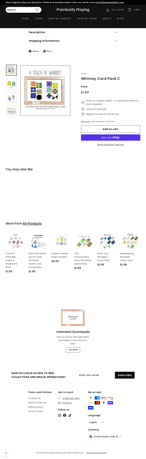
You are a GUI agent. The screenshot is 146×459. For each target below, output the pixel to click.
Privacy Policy (35, 411)
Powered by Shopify (96, 452)
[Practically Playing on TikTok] (69, 415)
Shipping (85, 121)
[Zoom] (45, 91)
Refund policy (35, 407)
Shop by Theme (87, 18)
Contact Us (34, 398)
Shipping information (44, 41)
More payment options (111, 144)
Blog (120, 18)
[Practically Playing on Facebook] (64, 415)
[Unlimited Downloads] (73, 317)
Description (37, 32)
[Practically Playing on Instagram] (59, 415)
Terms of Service (37, 402)
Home (25, 18)
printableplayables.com (110, 2)
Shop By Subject (59, 18)
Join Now (73, 349)
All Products (32, 223)
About (107, 18)
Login (39, 18)
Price (84, 86)
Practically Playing (73, 10)
